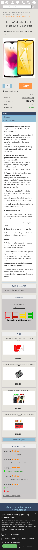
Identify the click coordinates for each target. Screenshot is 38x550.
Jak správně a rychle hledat (14, 290)
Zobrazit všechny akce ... (19, 440)
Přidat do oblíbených (11, 91)
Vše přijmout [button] (9, 546)
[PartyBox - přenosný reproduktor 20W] (19, 398)
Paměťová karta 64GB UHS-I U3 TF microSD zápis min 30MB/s (19, 415)
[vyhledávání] (29, 3)
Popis (5, 114)
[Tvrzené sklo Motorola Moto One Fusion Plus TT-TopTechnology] (19, 58)
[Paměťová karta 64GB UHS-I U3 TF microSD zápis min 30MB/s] (19, 424)
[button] (19, 542)
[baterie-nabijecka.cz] (19, 324)
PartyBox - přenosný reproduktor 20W (19, 390)
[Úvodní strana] (8, 3)
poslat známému (9, 120)
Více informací (32, 526)
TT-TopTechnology (28, 98)
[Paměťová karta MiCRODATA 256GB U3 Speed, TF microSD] (19, 348)
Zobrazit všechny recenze (11, 496)
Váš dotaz (6, 117)
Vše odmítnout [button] (27, 546)
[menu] (2, 2)
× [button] (35, 513)
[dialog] (19, 530)
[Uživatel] (19, 3)
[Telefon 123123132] (24, 4)
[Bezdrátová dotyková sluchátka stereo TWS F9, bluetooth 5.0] (19, 374)
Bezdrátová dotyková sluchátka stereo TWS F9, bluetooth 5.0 (19, 365)
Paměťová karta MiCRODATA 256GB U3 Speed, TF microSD (19, 339)
